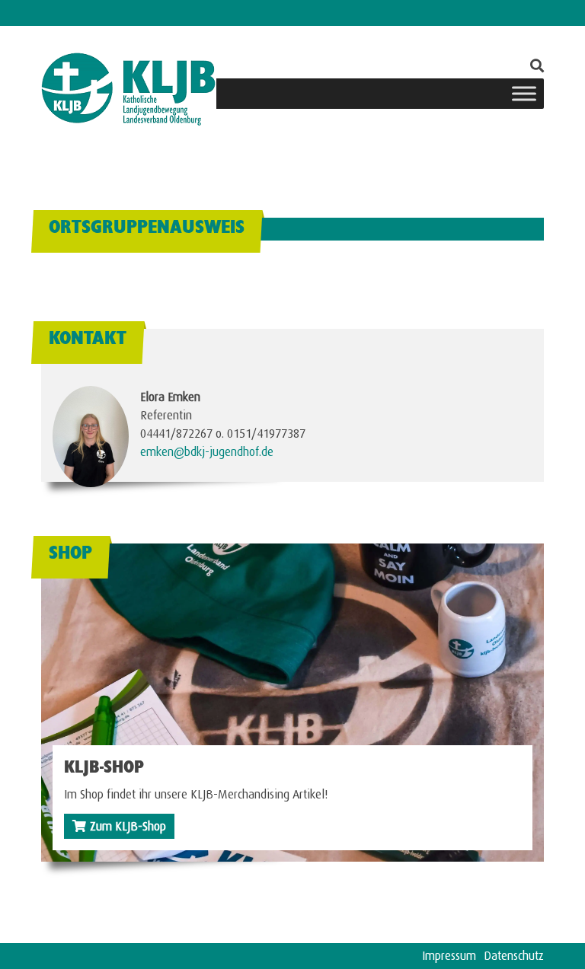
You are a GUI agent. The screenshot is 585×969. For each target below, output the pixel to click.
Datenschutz (514, 953)
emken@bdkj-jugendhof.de (206, 449)
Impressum (449, 953)
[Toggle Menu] (524, 93)
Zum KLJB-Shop (128, 824)
